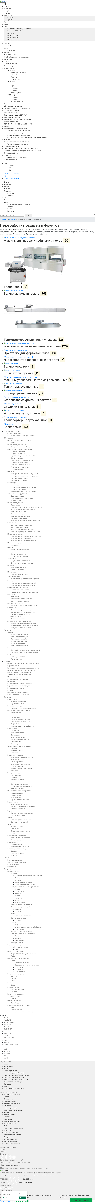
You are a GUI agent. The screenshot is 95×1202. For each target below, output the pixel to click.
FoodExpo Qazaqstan (18, 73)
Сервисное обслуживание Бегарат (16, 142)
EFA (5, 1047)
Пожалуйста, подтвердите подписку (17, 119)
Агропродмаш (16, 93)
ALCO (6, 1058)
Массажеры (8, 1119)
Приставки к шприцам (12, 1121)
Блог (5, 22)
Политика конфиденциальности (19, 135)
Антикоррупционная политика (18, 131)
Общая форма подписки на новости (17, 108)
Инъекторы (8, 1106)
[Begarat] (47, 1)
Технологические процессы (14, 1088)
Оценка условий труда (15, 133)
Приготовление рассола (13, 1135)
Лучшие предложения (12, 66)
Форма (17, 79)
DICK (5, 1049)
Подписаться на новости (10, 1165)
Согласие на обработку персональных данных (21, 148)
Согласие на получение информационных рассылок (23, 151)
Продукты (7, 1086)
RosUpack (14, 88)
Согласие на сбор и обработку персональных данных (27, 137)
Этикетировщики (10, 1139)
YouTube (10, 206)
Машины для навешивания (13, 1128)
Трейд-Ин (7, 155)
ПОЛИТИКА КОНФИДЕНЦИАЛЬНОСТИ (18, 124)
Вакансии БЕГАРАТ (14, 31)
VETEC (6, 1027)
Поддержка (8, 15)
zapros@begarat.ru (6, 1188)
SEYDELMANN (9, 1022)
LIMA (5, 1040)
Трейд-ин (10, 20)
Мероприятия (9, 68)
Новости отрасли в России (14, 1073)
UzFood (14, 75)
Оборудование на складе (13, 1082)
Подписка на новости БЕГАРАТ (15, 115)
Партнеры (7, 1084)
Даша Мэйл (8, 59)
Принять (22, 1198)
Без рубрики (8, 1066)
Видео (6, 1068)
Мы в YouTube (12, 35)
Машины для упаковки (12, 1103)
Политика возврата (11, 122)
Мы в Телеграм (12, 38)
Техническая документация (17, 144)
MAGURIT (7, 1042)
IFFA (12, 86)
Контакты (10, 33)
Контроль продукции (11, 1132)
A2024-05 (11, 50)
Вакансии (10, 209)
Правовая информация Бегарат (19, 29)
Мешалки (7, 1117)
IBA (12, 84)
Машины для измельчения (13, 1110)
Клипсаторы (8, 1099)
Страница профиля (11, 153)
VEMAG (6, 1018)
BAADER (7, 1053)
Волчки (6, 1112)
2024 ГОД (11, 70)
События (7, 24)
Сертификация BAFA (11, 146)
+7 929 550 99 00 (27, 1179)
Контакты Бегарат (10, 64)
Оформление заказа (11, 113)
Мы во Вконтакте (13, 40)
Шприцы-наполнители (12, 1094)
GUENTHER (8, 1029)
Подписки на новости (12, 117)
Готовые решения (10, 1071)
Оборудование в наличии (13, 106)
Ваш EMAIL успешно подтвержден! (16, 57)
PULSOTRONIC (9, 1038)
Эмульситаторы (9, 1114)
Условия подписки (10, 160)
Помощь (10, 17)
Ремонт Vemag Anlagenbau (17, 157)
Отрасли (12, 219)
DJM (5, 1056)
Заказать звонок (7, 1191)
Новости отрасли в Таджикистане (16, 1075)
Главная (7, 43)
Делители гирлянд (10, 1141)
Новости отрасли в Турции (14, 1077)
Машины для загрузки (12, 1144)
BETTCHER (8, 1051)
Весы (5, 1126)
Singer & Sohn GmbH (11, 1045)
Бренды (6, 11)
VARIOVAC (7, 1020)
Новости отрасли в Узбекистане (16, 1079)
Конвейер (7, 1130)
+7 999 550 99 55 (25, 1182)
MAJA (6, 1036)
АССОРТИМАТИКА (18, 102)
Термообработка (10, 1101)
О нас (6, 26)
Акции (6, 48)
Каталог (6, 6)
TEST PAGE (8, 46)
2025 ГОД (11, 81)
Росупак (14, 77)
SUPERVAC (8, 1033)
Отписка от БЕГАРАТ (11, 110)
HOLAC (6, 1031)
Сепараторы (8, 1137)
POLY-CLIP (7, 1024)
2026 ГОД (11, 95)
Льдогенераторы (10, 1123)
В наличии (7, 8)
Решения (7, 13)
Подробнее (6, 1198)
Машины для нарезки (11, 1108)
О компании (8, 104)
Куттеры (7, 1097)
